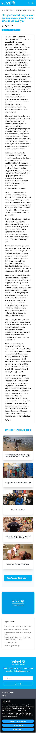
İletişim (4, 696)
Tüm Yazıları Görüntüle (16, 578)
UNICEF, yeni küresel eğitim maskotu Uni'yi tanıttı (17, 633)
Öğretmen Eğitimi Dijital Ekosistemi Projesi (17, 626)
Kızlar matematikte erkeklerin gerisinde (16, 629)
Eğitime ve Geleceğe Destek (25, 10)
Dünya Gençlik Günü (10, 642)
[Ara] (28, 3)
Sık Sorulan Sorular (7, 693)
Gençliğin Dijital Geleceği (11, 646)
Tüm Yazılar (9, 10)
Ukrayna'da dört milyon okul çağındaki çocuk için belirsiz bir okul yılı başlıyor (17, 638)
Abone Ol (18, 684)
